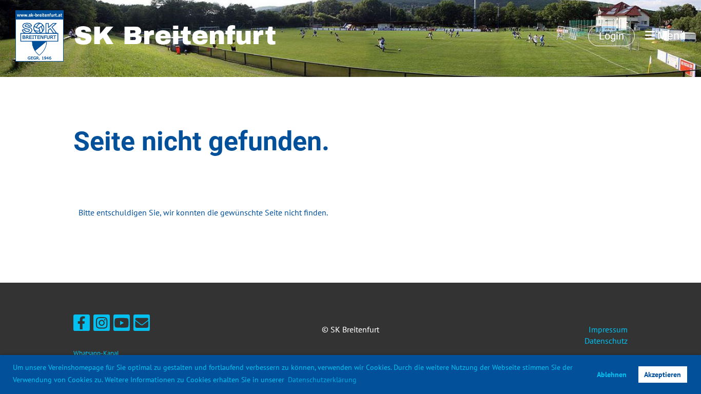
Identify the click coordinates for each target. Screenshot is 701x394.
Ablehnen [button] (612, 374)
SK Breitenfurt (175, 36)
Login (611, 36)
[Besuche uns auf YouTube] (121, 325)
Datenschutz (606, 341)
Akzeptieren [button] (662, 374)
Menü (670, 35)
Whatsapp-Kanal (96, 353)
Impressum (608, 329)
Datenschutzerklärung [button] (322, 379)
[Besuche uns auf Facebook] (81, 325)
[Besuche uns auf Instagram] (101, 325)
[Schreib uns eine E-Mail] (141, 325)
